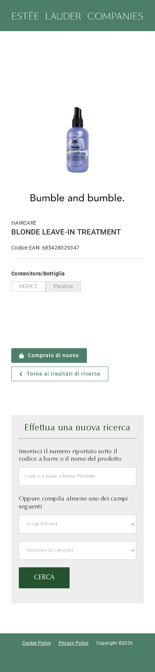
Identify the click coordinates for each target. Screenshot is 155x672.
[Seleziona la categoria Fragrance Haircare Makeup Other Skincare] (77, 550)
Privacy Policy (74, 643)
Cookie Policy (36, 643)
